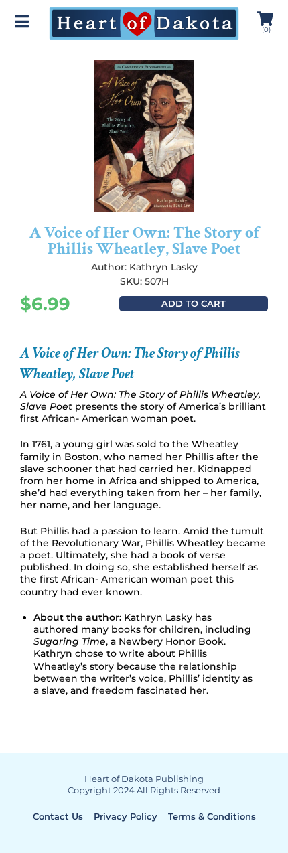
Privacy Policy (125, 816)
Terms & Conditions (212, 816)
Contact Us (58, 816)
